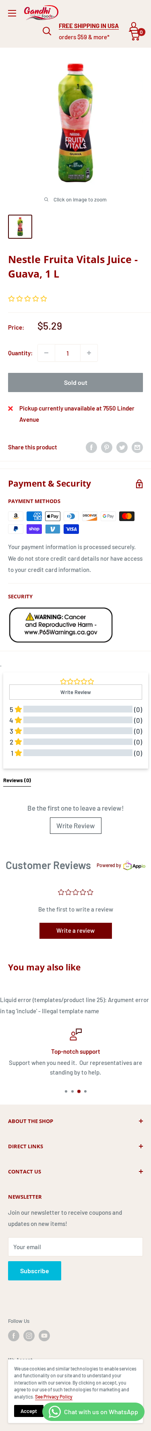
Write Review (75, 825)
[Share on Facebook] (91, 447)
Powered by (109, 865)
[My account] (134, 26)
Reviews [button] (17, 780)
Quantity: (20, 352)
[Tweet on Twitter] (122, 447)
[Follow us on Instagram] (29, 1335)
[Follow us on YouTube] (44, 1335)
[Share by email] (137, 447)
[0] (135, 35)
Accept (29, 1411)
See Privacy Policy (53, 1396)
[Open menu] (12, 13)
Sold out (75, 382)
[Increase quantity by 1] (89, 352)
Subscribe (34, 1270)
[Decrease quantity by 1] (46, 352)
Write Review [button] (75, 692)
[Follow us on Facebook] (13, 1335)
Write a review (75, 930)
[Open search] (47, 31)
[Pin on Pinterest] (106, 447)
